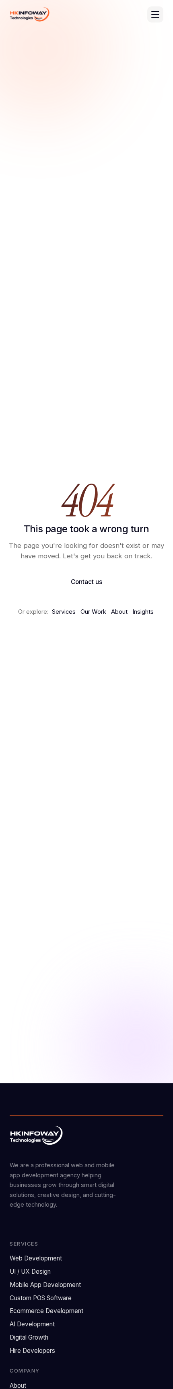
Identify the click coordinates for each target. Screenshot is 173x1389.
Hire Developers (32, 1350)
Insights (143, 611)
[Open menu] (155, 14)
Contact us (86, 582)
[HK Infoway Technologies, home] (29, 14)
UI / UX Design (30, 1271)
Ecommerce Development (46, 1311)
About (119, 611)
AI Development (32, 1324)
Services (64, 611)
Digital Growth (29, 1337)
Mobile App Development (45, 1285)
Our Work (93, 611)
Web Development (36, 1258)
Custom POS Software (41, 1298)
